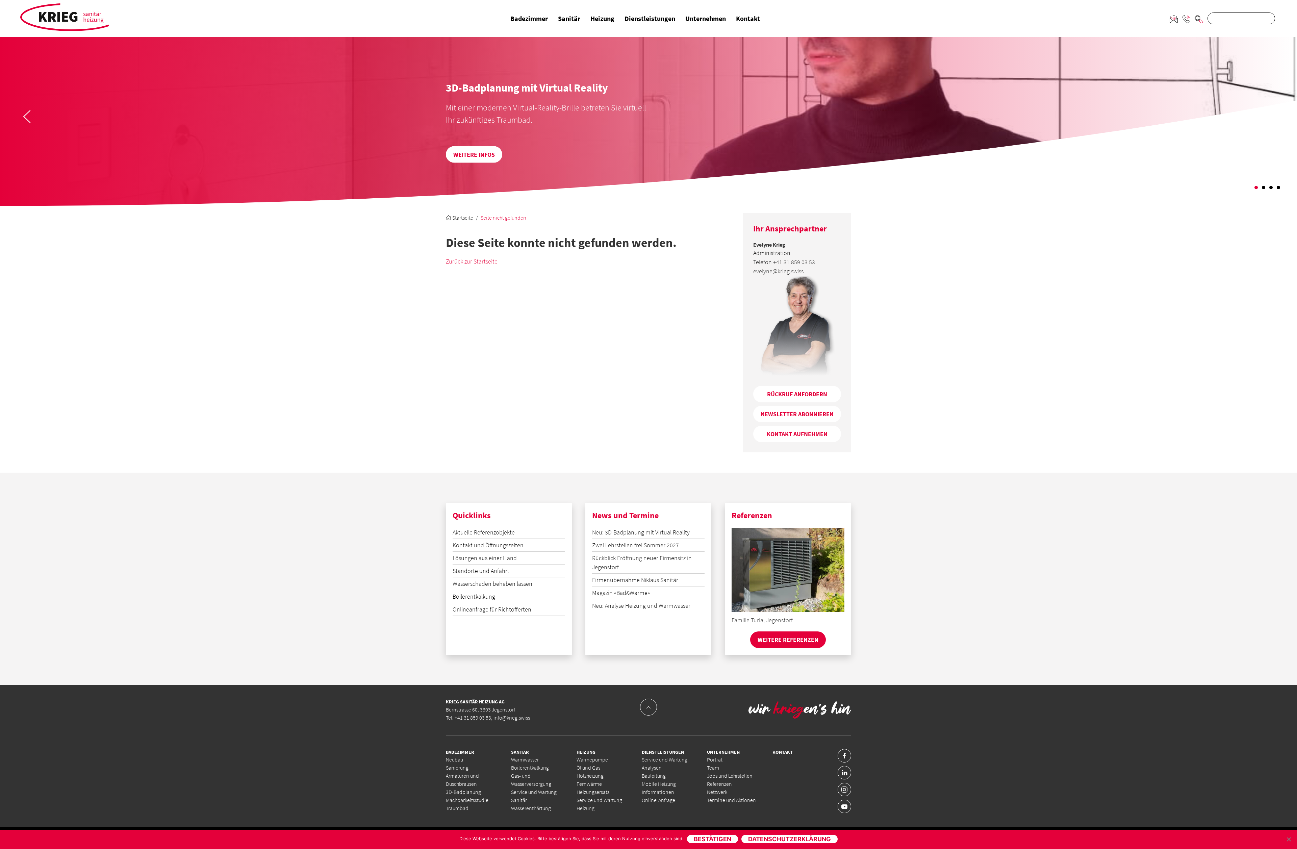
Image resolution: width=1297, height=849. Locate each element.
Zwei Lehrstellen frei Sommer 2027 (635, 545)
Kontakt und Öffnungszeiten (488, 545)
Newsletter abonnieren (797, 414)
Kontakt (748, 18)
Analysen (652, 767)
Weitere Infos (442, 154)
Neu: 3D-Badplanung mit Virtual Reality (641, 532)
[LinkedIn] (844, 772)
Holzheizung (590, 775)
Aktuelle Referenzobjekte (484, 532)
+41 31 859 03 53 (794, 262)
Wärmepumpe (592, 759)
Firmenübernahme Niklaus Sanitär (635, 580)
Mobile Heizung (659, 783)
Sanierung (457, 767)
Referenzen (719, 783)
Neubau (454, 759)
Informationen (658, 792)
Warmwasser (525, 759)
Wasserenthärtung (531, 808)
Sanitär (569, 18)
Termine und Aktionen (731, 800)
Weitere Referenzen (788, 640)
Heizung (602, 18)
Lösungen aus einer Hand (485, 558)
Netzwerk (717, 792)
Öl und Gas (588, 767)
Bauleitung (654, 775)
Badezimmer (529, 18)
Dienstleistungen (650, 18)
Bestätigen (712, 839)
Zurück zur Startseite (472, 261)
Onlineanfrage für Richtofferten (492, 609)
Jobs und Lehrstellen (730, 775)
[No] (1288, 839)
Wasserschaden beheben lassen (492, 584)
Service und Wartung (664, 759)
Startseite (462, 217)
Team (713, 767)
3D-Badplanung (463, 792)
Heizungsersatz (593, 792)
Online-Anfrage (658, 800)
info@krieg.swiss (511, 717)
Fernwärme (589, 783)
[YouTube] (844, 806)
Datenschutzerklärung (789, 839)
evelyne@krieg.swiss (778, 271)
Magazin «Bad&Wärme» (621, 593)
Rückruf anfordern (797, 394)
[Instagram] (844, 789)
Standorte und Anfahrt (481, 571)
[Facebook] (844, 756)
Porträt (714, 759)
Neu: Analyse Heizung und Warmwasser (641, 605)
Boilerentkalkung (474, 596)
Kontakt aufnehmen (797, 434)
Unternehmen (705, 18)
